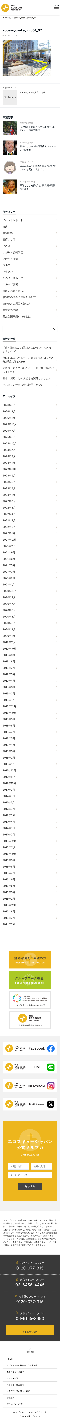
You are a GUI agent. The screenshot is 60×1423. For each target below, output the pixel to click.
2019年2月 (9, 693)
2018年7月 (9, 732)
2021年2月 (9, 578)
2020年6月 (9, 610)
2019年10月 (9, 648)
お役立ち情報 (10, 310)
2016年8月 (9, 866)
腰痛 (5, 226)
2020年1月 (9, 635)
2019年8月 (9, 661)
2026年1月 (9, 417)
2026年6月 (9, 405)
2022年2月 (9, 526)
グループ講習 (10, 284)
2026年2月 (9, 411)
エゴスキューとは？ (15, 1372)
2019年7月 (9, 667)
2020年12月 (10, 591)
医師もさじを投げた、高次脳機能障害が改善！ (38, 187)
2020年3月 (9, 623)
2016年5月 (9, 885)
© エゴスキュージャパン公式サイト (30, 1412)
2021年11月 (9, 546)
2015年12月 (9, 905)
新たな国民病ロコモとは (17, 316)
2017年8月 (9, 796)
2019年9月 (9, 655)
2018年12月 (9, 706)
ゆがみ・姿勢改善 (13, 252)
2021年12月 (9, 539)
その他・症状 (10, 258)
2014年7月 (9, 924)
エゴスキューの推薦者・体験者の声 (22, 1365)
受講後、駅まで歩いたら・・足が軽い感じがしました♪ (28, 369)
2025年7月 (9, 430)
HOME (9, 1359)
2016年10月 (9, 853)
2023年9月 (9, 475)
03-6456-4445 (29, 1284)
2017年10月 (9, 783)
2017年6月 (9, 808)
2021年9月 (9, 552)
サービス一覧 (12, 1378)
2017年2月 (9, 834)
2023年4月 (9, 488)
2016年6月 (9, 879)
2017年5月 (9, 815)
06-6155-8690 (30, 1318)
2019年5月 (9, 674)
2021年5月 (9, 565)
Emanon (36, 1416)
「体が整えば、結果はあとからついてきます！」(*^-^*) (27, 349)
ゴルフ (6, 265)
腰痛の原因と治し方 (14, 290)
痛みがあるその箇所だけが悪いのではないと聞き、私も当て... (38, 167)
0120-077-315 (30, 1268)
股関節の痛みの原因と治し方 (19, 297)
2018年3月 (9, 751)
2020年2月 (9, 629)
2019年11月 (9, 642)
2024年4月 (9, 456)
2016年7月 (9, 873)
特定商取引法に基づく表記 (18, 1391)
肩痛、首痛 (9, 239)
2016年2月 (9, 898)
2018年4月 (9, 744)
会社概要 (10, 1397)
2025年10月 (10, 424)
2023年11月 (9, 469)
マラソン (8, 271)
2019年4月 (9, 680)
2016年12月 (9, 841)
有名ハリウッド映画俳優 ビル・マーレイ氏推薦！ (38, 148)
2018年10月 (9, 712)
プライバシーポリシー (16, 1404)
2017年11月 (9, 776)
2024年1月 (9, 462)
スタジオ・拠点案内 (15, 1385)
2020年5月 (9, 616)
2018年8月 (9, 725)
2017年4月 (9, 821)
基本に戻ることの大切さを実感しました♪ (26, 378)
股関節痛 (8, 233)
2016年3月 (9, 892)
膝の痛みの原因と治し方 (17, 303)
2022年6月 (9, 507)
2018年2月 (9, 757)
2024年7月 (9, 449)
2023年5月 (9, 482)
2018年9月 (9, 719)
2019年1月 (9, 699)
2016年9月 (9, 860)
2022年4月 (9, 514)
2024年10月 (10, 443)
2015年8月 (9, 911)
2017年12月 (9, 770)
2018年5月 (9, 738)
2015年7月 (9, 917)
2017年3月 (9, 828)
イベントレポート (13, 220)
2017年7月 (9, 802)
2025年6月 (9, 437)
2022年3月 (9, 520)
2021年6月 (9, 558)
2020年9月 (9, 597)
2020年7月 (9, 603)
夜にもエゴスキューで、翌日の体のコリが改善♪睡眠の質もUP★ (28, 359)
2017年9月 (9, 789)
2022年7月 (9, 501)
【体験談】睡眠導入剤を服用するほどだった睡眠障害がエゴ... (38, 128)
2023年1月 (9, 494)
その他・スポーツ (13, 278)
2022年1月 (9, 533)
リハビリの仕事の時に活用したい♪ (22, 384)
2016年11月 (9, 847)
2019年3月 (9, 687)
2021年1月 (9, 584)
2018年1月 (9, 764)
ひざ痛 (6, 245)
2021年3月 (9, 571)
